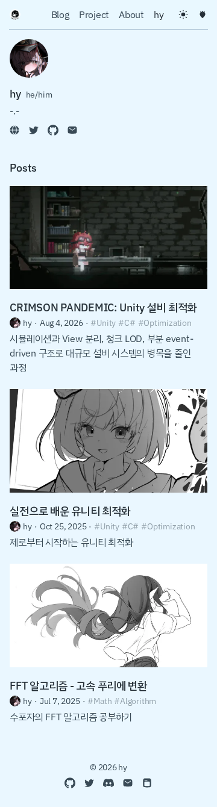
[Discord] (108, 783)
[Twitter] (33, 130)
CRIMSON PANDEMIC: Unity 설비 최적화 (103, 307)
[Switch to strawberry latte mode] (202, 14)
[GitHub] (53, 130)
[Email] (72, 130)
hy (159, 14)
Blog (60, 14)
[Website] (14, 130)
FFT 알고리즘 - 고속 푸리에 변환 (78, 685)
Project (94, 14)
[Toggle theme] (183, 14)
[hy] (15, 14)
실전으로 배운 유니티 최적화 (70, 510)
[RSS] (147, 783)
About (131, 14)
